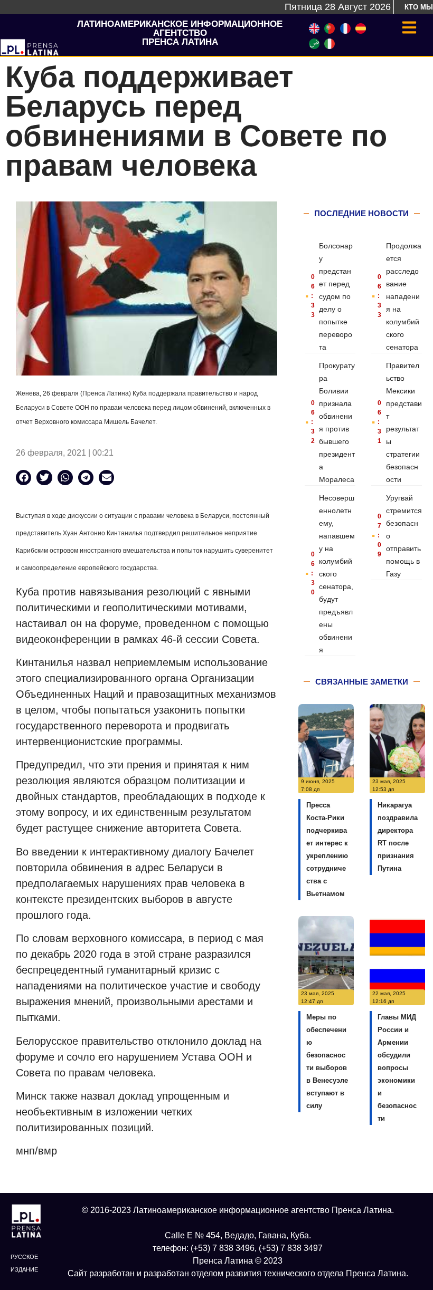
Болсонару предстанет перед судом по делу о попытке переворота (336, 296)
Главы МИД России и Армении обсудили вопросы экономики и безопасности (397, 1067)
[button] (23, 477)
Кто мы (418, 7)
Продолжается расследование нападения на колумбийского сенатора (403, 296)
